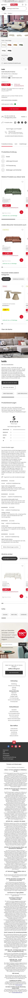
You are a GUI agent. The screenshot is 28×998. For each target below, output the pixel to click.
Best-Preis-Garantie (14, 715)
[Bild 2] (12, 35)
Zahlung (14, 687)
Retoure (14, 689)
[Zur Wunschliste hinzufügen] (26, 69)
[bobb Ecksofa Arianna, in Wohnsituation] (14, 23)
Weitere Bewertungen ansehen (11, 547)
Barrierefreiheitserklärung (9, 757)
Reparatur (14, 692)
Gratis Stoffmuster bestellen (12, 63)
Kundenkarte (14, 734)
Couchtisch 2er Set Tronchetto (9, 284)
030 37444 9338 (12, 131)
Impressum (6, 750)
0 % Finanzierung (11, 165)
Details (8, 156)
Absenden (22, 644)
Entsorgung (14, 694)
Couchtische (6, 279)
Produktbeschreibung (6, 144)
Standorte (14, 709)
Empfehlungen (23, 144)
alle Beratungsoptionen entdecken (14, 136)
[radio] (14, 429)
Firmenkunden (14, 701)
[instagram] (16, 746)
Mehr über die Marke (8, 387)
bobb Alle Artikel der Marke (10, 382)
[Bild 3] (19, 35)
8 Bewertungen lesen (16, 77)
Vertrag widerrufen (14, 691)
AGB (4, 751)
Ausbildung (14, 732)
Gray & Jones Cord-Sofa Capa (9, 564)
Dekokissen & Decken (18, 279)
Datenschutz (6, 753)
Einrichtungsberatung (14, 713)
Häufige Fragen (14, 696)
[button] (3, 4)
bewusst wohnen (14, 735)
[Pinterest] (22, 122)
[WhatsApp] (15, 122)
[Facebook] (19, 122)
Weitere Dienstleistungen (14, 718)
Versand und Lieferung (14, 685)
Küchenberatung (14, 711)
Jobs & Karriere (14, 730)
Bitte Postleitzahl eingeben (9, 100)
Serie (16, 144)
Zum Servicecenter (14, 672)
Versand (10, 89)
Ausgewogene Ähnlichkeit (9, 558)
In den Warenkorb (14, 109)
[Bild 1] (4, 35)
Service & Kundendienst (14, 700)
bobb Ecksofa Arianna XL (8, 180)
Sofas (3, 609)
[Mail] (26, 122)
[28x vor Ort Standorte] (22, 4)
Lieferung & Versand (12, 161)
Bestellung (14, 684)
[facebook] (8, 746)
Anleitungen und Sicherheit (13, 170)
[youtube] (20, 746)
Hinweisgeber (6, 755)
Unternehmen (14, 728)
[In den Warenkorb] (21, 212)
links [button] (4, 59)
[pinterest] (12, 746)
